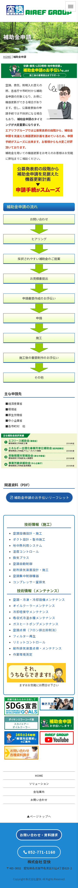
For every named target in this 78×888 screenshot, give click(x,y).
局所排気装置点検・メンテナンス (37, 648)
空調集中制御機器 (26, 576)
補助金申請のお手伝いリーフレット (41, 497)
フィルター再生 (24, 636)
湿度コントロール (26, 551)
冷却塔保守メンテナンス (31, 612)
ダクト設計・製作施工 (29, 539)
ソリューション (39, 783)
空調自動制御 (22, 563)
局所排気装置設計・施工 (31, 570)
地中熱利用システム (27, 545)
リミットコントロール (29, 642)
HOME (7, 56)
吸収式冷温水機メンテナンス (34, 618)
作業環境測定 (22, 654)
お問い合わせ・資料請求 (39, 835)
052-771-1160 (41, 852)
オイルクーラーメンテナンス (34, 605)
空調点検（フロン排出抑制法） (35, 630)
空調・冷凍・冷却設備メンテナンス (39, 599)
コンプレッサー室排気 (29, 582)
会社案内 (39, 791)
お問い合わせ (39, 799)
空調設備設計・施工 (27, 533)
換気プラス (21, 557)
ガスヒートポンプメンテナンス (35, 624)
